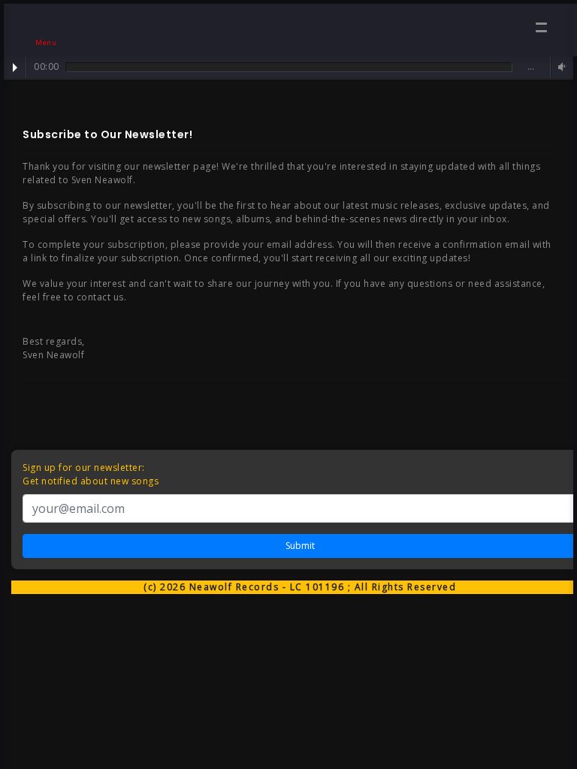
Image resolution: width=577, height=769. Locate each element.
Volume (559, 67)
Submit (300, 545)
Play (15, 67)
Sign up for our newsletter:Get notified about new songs (91, 474)
